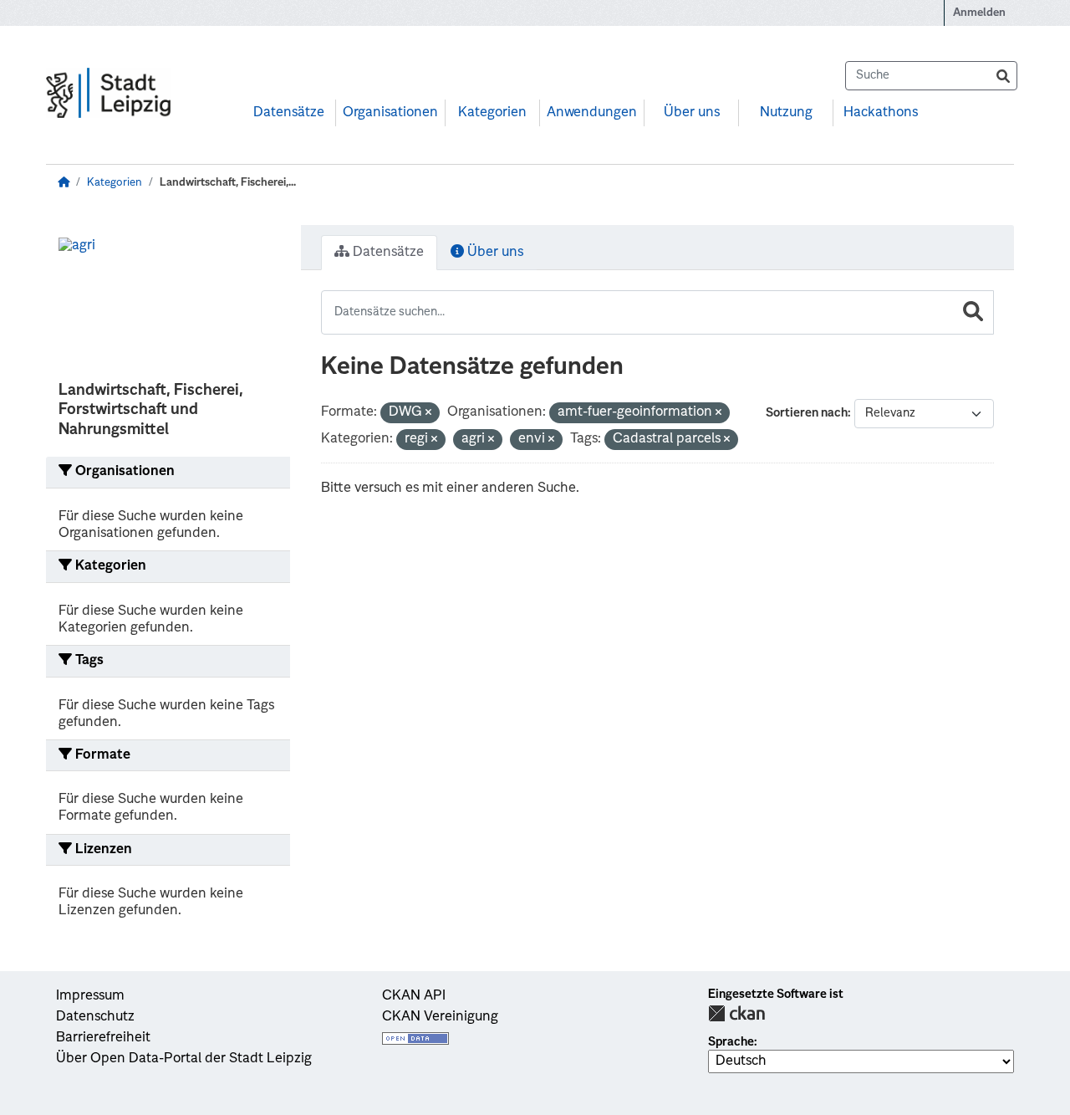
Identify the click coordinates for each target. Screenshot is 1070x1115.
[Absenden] (1003, 75)
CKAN (736, 1013)
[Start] (63, 182)
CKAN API (414, 996)
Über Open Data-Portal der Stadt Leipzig (184, 1059)
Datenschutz (95, 1017)
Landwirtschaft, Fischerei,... (228, 182)
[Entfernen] (428, 413)
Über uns (692, 113)
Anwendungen (592, 113)
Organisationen (390, 113)
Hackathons (880, 113)
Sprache (731, 1042)
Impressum (90, 996)
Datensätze (288, 113)
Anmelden (979, 13)
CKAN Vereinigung (440, 1017)
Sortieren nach (807, 413)
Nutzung (786, 113)
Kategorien (492, 113)
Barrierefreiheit (103, 1038)
